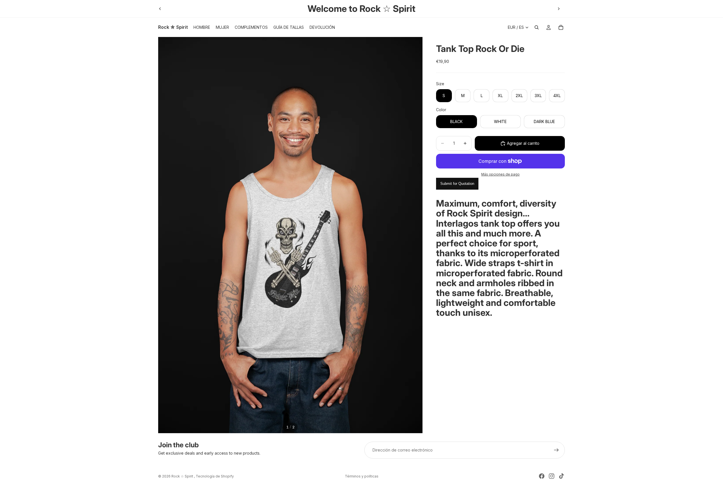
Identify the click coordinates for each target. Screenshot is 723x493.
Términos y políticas (361, 476)
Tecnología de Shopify (215, 476)
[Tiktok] (561, 476)
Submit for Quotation (457, 183)
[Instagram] (551, 476)
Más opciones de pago (500, 174)
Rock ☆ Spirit (182, 476)
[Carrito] (561, 27)
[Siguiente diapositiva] (558, 9)
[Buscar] (536, 27)
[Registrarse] (556, 450)
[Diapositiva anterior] (160, 9)
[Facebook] (541, 476)
